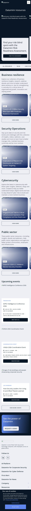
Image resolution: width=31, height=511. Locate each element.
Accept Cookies (15, 507)
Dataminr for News (9, 479)
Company (5, 483)
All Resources (7, 66)
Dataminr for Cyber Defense (12, 471)
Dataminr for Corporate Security (14, 467)
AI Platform (6, 463)
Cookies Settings (15, 502)
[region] (15, 500)
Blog (18, 66)
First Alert (5, 475)
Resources (6, 487)
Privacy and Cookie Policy (12, 499)
